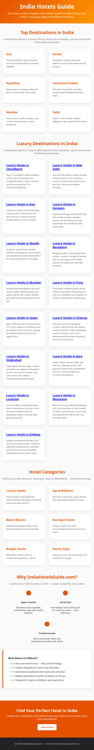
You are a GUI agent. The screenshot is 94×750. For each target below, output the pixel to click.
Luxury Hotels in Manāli (22, 243)
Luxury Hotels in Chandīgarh (17, 167)
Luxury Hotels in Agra (67, 356)
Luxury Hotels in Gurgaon (64, 206)
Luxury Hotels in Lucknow (17, 397)
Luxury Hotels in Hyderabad (17, 358)
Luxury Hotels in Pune (68, 282)
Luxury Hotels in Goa (20, 204)
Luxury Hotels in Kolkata (23, 434)
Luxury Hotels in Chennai (70, 318)
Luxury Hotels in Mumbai (23, 282)
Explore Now (47, 727)
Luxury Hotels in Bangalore (64, 245)
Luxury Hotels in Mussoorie (64, 397)
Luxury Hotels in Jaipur (22, 318)
